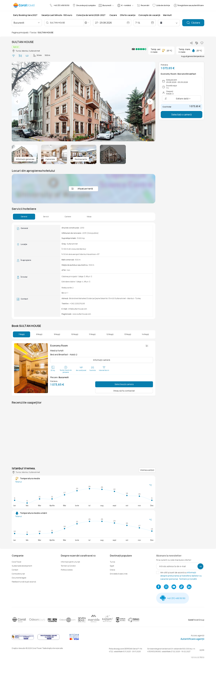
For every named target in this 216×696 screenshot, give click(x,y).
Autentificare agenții (192, 639)
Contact (15, 570)
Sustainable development (22, 566)
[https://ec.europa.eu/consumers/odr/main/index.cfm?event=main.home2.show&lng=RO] (48, 639)
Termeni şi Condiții (68, 566)
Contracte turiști (18, 574)
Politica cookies (67, 570)
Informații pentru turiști (70, 562)
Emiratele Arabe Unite (118, 574)
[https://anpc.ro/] (23, 639)
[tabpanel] (83, 271)
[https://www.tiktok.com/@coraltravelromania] (181, 587)
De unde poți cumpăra (86, 5)
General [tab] (24, 216)
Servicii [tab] (46, 216)
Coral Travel (16, 562)
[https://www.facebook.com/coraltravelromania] (158, 587)
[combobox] (26, 22)
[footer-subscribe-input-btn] (200, 566)
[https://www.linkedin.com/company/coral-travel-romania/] (189, 587)
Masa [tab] (89, 216)
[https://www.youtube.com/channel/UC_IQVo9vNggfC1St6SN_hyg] (173, 587)
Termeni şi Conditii (188, 579)
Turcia (33, 32)
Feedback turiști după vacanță (24, 581)
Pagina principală (20, 32)
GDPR (202, 650)
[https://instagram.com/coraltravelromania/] (166, 587)
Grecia (112, 570)
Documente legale (19, 577)
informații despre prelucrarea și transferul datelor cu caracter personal (181, 575)
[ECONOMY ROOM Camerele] (31, 368)
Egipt (112, 566)
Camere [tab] (68, 216)
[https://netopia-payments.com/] (74, 639)
